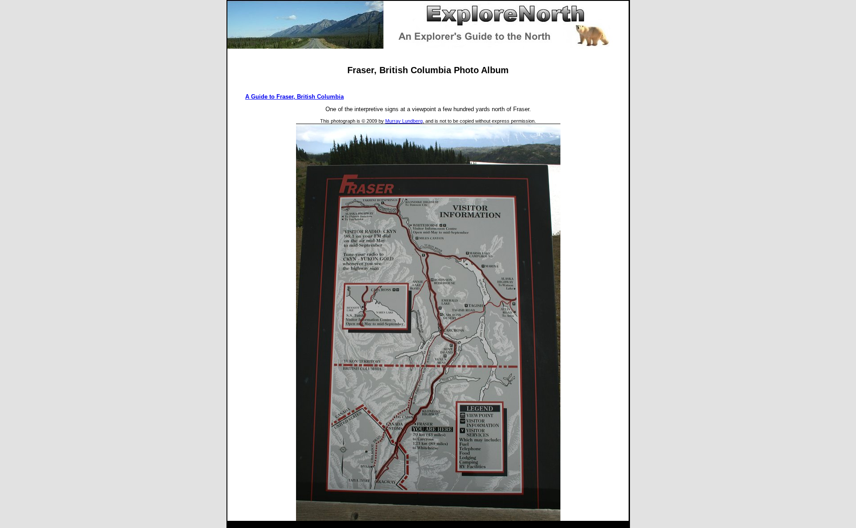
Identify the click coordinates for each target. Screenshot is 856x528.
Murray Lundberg (404, 121)
